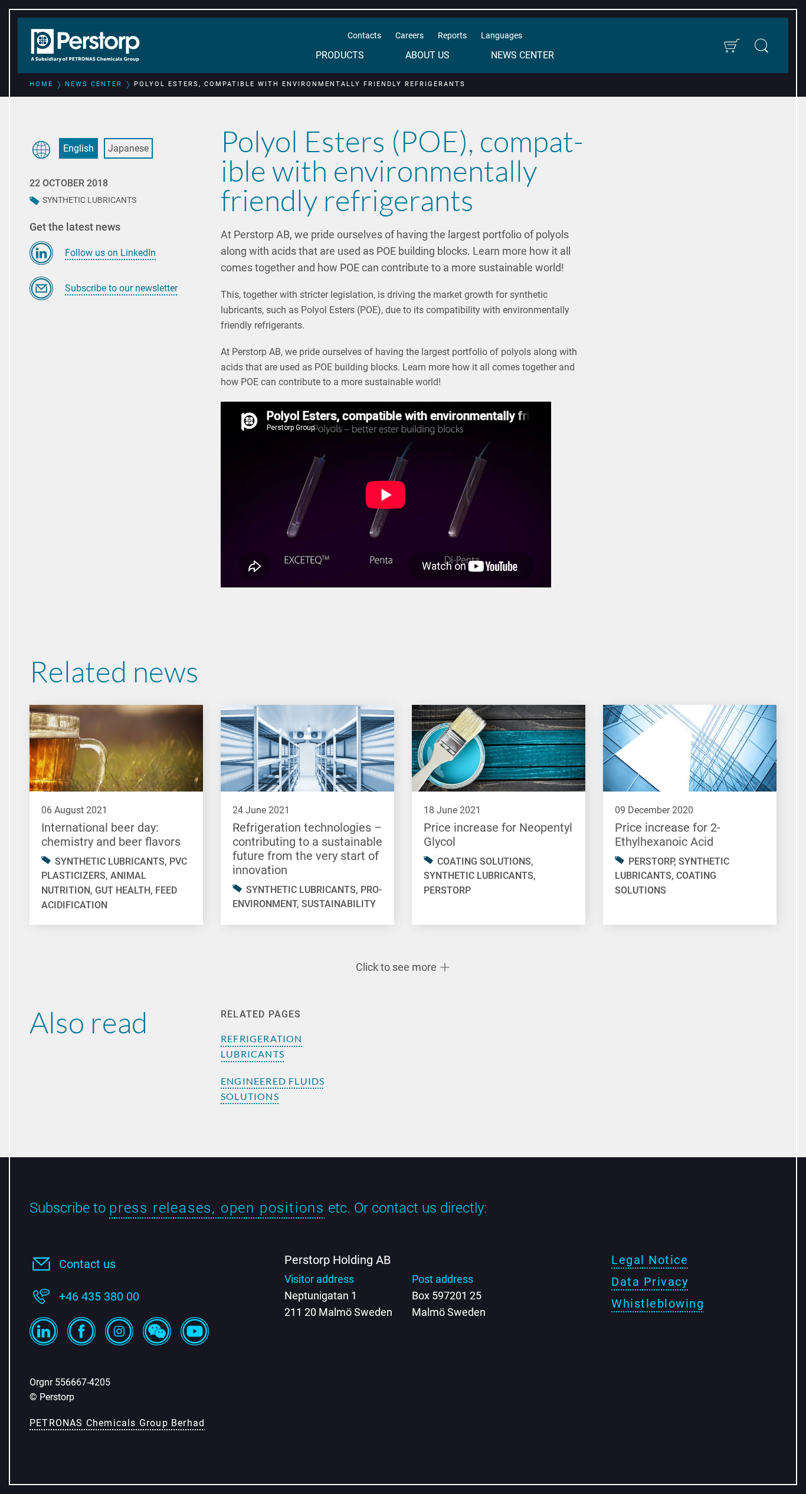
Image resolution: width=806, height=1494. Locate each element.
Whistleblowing (657, 1303)
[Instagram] (119, 1331)
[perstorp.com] (91, 46)
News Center (522, 55)
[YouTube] (195, 1331)
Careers (409, 35)
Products (340, 55)
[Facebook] (81, 1331)
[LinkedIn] (44, 1331)
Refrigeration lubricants (262, 1046)
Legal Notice (649, 1260)
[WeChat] (157, 1331)
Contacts (364, 35)
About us (427, 55)
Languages (501, 35)
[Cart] (731, 46)
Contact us (87, 1264)
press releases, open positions (217, 1208)
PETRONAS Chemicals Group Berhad (117, 1423)
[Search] (761, 46)
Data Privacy (649, 1282)
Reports (452, 35)
